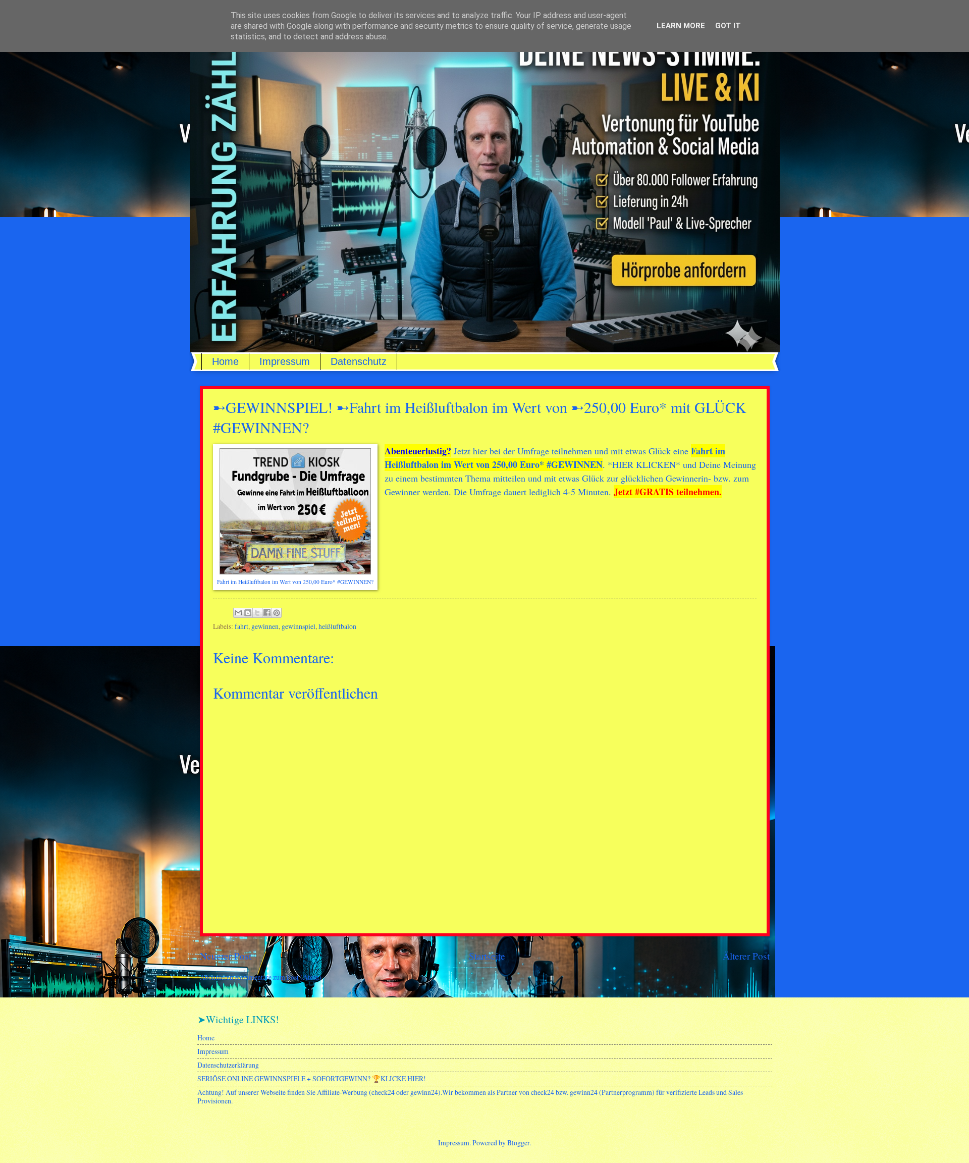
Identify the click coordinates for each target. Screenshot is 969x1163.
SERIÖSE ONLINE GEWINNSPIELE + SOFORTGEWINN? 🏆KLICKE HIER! (311, 1078)
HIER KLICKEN (644, 464)
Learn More (681, 25)
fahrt (241, 626)
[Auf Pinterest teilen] (277, 613)
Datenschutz (359, 361)
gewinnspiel (298, 626)
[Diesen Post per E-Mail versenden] (238, 613)
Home (225, 361)
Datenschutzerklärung (228, 1065)
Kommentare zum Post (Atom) (278, 977)
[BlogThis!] (248, 613)
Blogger (518, 1142)
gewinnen (265, 626)
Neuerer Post (225, 955)
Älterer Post (746, 955)
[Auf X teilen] (257, 613)
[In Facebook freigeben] (267, 613)
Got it (728, 25)
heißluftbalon (337, 626)
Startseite (487, 955)
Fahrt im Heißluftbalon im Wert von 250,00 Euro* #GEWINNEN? (295, 582)
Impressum (284, 361)
